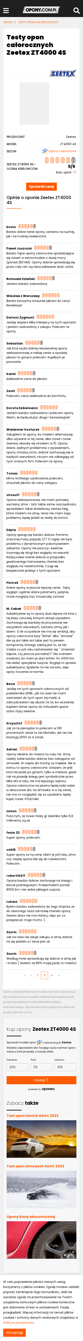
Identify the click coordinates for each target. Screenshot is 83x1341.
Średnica (59, 1059)
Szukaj (39, 1080)
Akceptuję (14, 1332)
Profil (33, 1059)
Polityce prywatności (18, 1323)
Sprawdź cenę (41, 186)
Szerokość (12, 1059)
